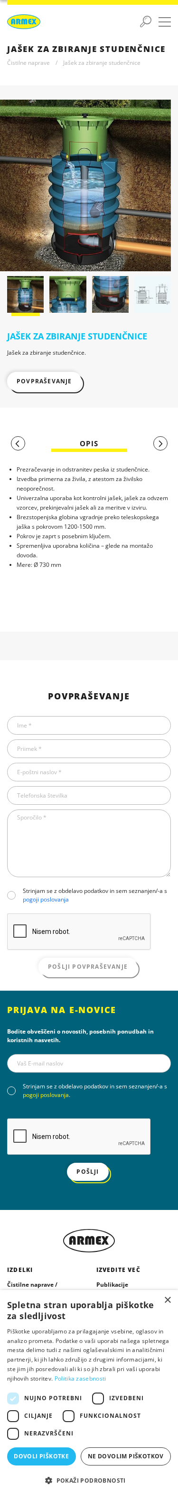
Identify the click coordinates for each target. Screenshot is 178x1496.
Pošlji (87, 1172)
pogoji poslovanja (46, 899)
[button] (89, 1480)
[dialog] (89, 1393)
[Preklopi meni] (165, 22)
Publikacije (112, 1285)
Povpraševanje (44, 381)
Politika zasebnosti (80, 1378)
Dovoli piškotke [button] (41, 1456)
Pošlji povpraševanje (88, 967)
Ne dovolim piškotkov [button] (126, 1456)
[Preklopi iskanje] (146, 22)
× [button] (167, 1300)
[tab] (89, 444)
